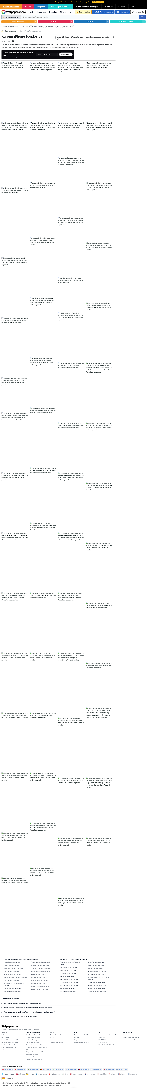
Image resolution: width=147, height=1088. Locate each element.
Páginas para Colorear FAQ (106, 1044)
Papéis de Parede (56, 1074)
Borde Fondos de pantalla (39, 977)
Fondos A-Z (77, 1037)
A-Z (31, 12)
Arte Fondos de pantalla (38, 974)
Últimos (63, 12)
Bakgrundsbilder (42, 1074)
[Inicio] (2, 31)
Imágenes (41, 7)
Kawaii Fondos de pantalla (12, 965)
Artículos (4, 1050)
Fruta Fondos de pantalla (33, 1035)
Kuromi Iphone (8, 1069)
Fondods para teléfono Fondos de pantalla (14, 984)
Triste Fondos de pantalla (68, 991)
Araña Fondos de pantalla (96, 968)
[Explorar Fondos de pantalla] (35, 21)
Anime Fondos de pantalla (39, 989)
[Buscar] (142, 17)
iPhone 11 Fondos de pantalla (97, 988)
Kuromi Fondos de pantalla (96, 965)
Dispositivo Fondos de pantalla (13, 968)
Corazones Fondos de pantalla (40, 971)
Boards (109, 7)
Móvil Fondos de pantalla (68, 970)
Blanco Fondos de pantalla (39, 980)
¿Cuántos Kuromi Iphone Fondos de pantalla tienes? (20, 1016)
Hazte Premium (84, 12)
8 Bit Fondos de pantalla (67, 988)
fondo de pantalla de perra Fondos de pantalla (99, 978)
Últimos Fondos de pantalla (10, 1042)
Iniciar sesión (139, 12)
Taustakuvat (133, 1074)
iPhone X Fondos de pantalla (97, 985)
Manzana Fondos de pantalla (40, 965)
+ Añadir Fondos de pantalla (103, 12)
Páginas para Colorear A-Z (82, 1042)
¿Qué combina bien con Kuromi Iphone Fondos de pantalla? (22, 1003)
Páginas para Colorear (60, 7)
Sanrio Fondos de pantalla (96, 962)
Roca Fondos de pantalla (11, 971)
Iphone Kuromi (46, 1069)
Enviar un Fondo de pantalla (131, 1037)
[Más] (133, 6)
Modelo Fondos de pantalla (34, 1057)
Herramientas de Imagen (88, 7)
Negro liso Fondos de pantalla (97, 971)
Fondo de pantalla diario (9, 1047)
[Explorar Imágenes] (107, 21)
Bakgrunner (123, 1074)
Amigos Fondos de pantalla (12, 974)
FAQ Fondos (102, 1039)
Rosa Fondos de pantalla (11, 980)
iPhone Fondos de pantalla (68, 967)
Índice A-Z (5, 1035)
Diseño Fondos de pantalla (12, 962)
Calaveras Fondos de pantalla (97, 982)
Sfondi (66, 1074)
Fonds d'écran (103, 1074)
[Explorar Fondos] (71, 21)
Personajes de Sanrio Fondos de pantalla (70, 963)
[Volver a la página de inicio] (13, 12)
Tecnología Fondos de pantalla (40, 962)
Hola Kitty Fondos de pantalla (40, 986)
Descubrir (53, 12)
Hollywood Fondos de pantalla (35, 1052)
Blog (124, 1035)
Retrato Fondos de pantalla (34, 1059)
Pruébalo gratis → (98, 2)
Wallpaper (31, 1074)
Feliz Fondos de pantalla (67, 976)
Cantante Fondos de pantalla (34, 1045)
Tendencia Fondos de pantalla (40, 968)
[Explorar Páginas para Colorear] (144, 21)
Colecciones (41, 12)
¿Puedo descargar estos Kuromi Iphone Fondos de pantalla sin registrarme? (28, 1007)
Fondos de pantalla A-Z (81, 1035)
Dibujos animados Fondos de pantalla (15, 977)
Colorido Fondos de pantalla (12, 988)
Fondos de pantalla (11, 7)
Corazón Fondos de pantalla (69, 982)
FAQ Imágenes (102, 1042)
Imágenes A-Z (78, 1040)
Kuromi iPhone (122, 1069)
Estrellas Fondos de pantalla (69, 985)
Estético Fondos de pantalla (12, 991)
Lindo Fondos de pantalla (68, 973)
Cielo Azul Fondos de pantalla (97, 974)
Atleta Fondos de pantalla (33, 1040)
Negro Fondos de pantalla (39, 983)
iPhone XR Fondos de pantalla (97, 991)
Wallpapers (21, 1074)
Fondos (28, 7)
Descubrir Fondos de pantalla (10, 1040)
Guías (123, 7)
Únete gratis (124, 12)
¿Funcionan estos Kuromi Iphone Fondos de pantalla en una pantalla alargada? (29, 1012)
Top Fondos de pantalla (8, 1045)
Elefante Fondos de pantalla (69, 979)
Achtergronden (91, 1074)
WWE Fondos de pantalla (33, 1054)
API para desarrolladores (130, 1040)
